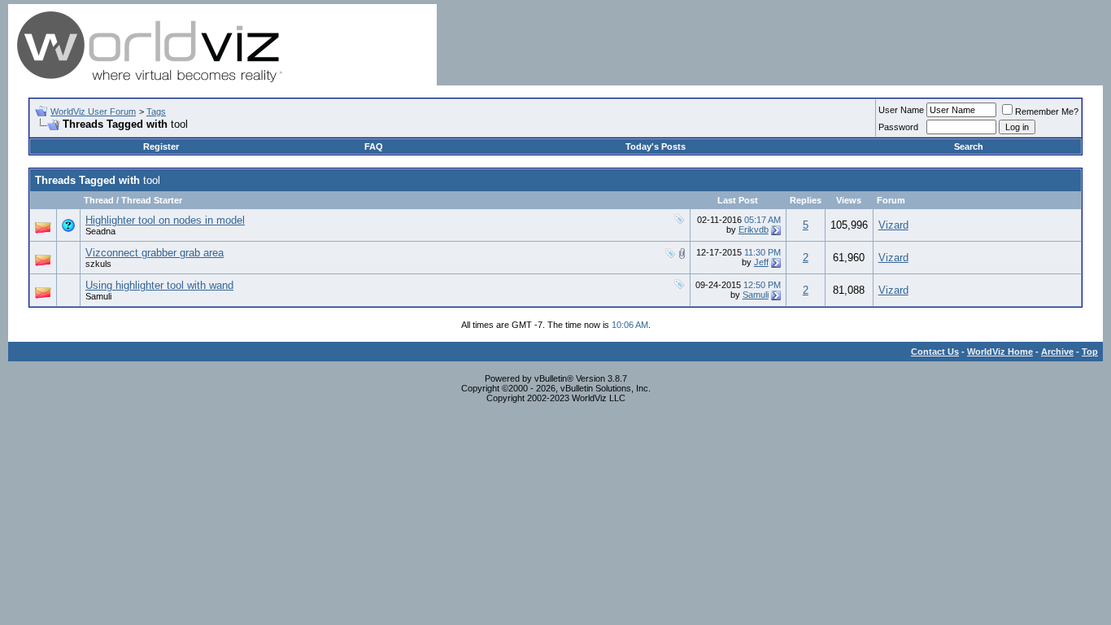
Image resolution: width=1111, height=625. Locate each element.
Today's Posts (655, 146)
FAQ (373, 146)
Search (968, 146)
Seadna (100, 231)
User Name (901, 110)
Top (1090, 351)
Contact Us (935, 351)
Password (898, 127)
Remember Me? (1046, 111)
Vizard (893, 225)
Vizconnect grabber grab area (154, 253)
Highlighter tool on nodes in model (165, 220)
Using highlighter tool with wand (159, 285)
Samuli (98, 296)
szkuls (98, 264)
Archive (1057, 351)
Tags (156, 111)
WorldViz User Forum (93, 111)
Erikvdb (753, 229)
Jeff (761, 262)
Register (161, 146)
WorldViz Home (1000, 351)
